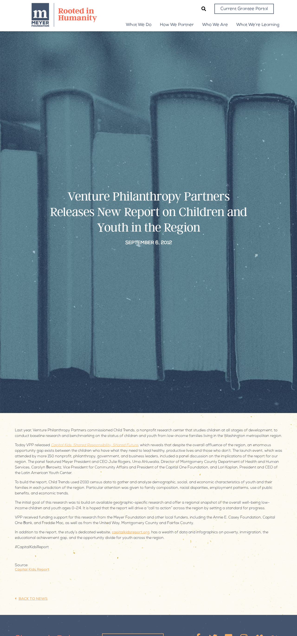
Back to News (33, 599)
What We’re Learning (257, 25)
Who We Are (215, 25)
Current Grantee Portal (244, 9)
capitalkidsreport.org (130, 532)
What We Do (139, 25)
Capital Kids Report (32, 570)
